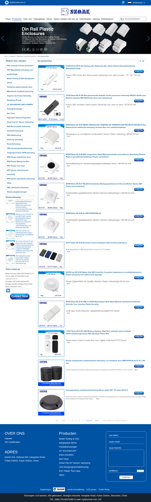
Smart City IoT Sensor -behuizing (20, 122)
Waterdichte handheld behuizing (20, 91)
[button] (71, 52)
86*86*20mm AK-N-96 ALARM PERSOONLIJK (83, 213)
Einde (97, 420)
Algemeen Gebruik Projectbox (26, 56)
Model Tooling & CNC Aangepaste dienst (20, 81)
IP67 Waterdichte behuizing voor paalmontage (20, 72)
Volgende (89, 420)
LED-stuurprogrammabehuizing (19, 148)
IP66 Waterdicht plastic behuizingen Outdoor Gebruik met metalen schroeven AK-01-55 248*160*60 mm (23, 257)
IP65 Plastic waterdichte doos (19, 157)
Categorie (12, 56)
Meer (68, 77)
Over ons (27, 19)
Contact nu (20, 296)
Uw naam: (113, 435)
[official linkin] (123, 3)
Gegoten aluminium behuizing (19, 96)
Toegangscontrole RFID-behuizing (21, 153)
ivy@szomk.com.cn (17, 2)
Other (9, 183)
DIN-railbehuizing (14, 135)
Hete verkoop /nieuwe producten (20, 66)
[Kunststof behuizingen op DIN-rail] (75, 53)
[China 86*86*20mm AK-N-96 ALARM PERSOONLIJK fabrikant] (51, 225)
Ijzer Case (11, 113)
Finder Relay (104, 490)
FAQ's (49, 19)
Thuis (7, 19)
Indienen (126, 477)
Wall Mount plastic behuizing (18, 126)
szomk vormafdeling (75, 490)
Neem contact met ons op (66, 19)
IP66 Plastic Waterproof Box (18, 161)
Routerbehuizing (13, 144)
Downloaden (85, 19)
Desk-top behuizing (15, 139)
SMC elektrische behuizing (17, 187)
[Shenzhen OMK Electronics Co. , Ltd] (75, 15)
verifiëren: (113, 471)
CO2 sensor (91, 490)
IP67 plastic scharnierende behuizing (17, 172)
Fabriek (8, 438)
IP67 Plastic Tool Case (16, 166)
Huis (6, 56)
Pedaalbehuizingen (14, 109)
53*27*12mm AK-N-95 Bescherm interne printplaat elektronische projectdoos (96, 243)
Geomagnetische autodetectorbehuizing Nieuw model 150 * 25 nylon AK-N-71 (97, 390)
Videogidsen (39, 19)
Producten (17, 19)
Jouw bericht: (115, 448)
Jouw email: (114, 442)
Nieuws (96, 19)
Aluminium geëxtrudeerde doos (19, 87)
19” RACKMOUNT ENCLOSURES (20, 104)
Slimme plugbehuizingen (17, 192)
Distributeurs (107, 19)
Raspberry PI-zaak (14, 100)
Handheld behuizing (15, 131)
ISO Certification (12, 442)
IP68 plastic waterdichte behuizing (21, 179)
